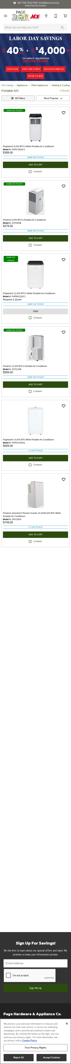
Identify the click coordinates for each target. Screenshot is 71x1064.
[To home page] (26, 16)
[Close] (67, 1023)
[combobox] (53, 98)
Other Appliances (39, 85)
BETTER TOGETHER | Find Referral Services (38, 2)
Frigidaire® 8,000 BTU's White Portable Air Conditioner (28, 146)
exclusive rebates (54, 69)
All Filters (20, 98)
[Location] (46, 16)
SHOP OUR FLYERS (31, 69)
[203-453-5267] (56, 16)
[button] (5, 16)
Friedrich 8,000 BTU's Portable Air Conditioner (24, 220)
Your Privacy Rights (35, 1047)
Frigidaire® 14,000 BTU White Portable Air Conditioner (28, 439)
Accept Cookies (51, 1057)
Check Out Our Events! (35, 5)
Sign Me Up (35, 988)
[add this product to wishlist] (63, 113)
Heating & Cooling (61, 85)
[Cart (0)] (65, 16)
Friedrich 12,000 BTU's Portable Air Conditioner (25, 366)
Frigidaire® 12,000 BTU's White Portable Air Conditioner (29, 293)
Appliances (22, 85)
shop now (12, 69)
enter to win (35, 76)
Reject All (18, 1057)
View (35, 311)
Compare (37, 171)
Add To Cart (36, 165)
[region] (35, 1041)
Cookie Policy (29, 1040)
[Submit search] (62, 27)
